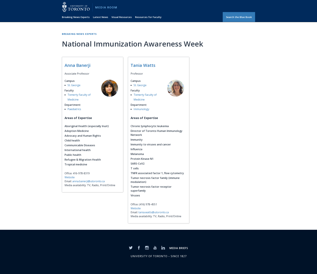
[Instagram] (147, 248)
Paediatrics (74, 109)
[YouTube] (155, 248)
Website (70, 177)
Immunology (141, 109)
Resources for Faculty (148, 17)
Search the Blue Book (239, 17)
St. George (74, 85)
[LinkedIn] (163, 248)
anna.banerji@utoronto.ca (88, 181)
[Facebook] (139, 248)
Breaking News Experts (76, 17)
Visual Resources (121, 17)
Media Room (106, 7)
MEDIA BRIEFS (178, 248)
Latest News (100, 17)
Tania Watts (143, 65)
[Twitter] (131, 248)
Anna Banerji (77, 65)
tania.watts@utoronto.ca (153, 212)
